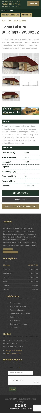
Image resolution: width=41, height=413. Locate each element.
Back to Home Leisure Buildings (14, 21)
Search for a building (18, 307)
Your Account (15, 321)
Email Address (14, 367)
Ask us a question (13, 353)
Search (25, 15)
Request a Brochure (10, 15)
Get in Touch (8, 249)
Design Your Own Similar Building (20, 206)
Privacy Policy (26, 409)
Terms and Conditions (18, 324)
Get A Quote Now (20, 193)
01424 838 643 (7, 11)
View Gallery (20, 200)
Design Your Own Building (20, 313)
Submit (12, 389)
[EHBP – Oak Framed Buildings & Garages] (11, 4)
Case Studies (15, 303)
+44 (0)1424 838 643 (14, 351)
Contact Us (14, 328)
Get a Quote (14, 317)
